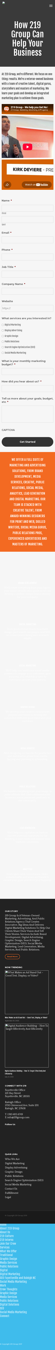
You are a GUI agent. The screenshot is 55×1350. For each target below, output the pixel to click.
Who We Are (12, 1159)
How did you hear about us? (21, 381)
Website (7, 301)
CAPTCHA (8, 430)
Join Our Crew (8, 1243)
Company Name (13, 284)
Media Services (8, 1262)
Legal (8, 1197)
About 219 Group (9, 1228)
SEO (2, 1308)
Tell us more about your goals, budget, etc (27, 400)
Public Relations (12, 341)
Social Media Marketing (15, 352)
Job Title (9, 267)
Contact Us (11, 1188)
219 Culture (7, 1236)
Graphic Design (11, 336)
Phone (7, 249)
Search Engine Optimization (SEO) (20, 347)
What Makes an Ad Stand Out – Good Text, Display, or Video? (26, 1018)
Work (3, 1285)
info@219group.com (18, 1117)
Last (4, 224)
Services (5, 1247)
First (4, 213)
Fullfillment (11, 1193)
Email (6, 232)
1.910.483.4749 (15, 1114)
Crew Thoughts (8, 1289)
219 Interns (6, 1240)
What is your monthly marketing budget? (24, 363)
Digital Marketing (13, 324)
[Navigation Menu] (50, 5)
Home (3, 1224)
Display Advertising (13, 330)
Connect (4, 1316)
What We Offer (8, 1251)
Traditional (6, 1255)
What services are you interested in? (26, 318)
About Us (5, 1232)
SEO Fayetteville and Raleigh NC (18, 1278)
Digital (4, 1270)
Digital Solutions (9, 1304)
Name (7, 200)
